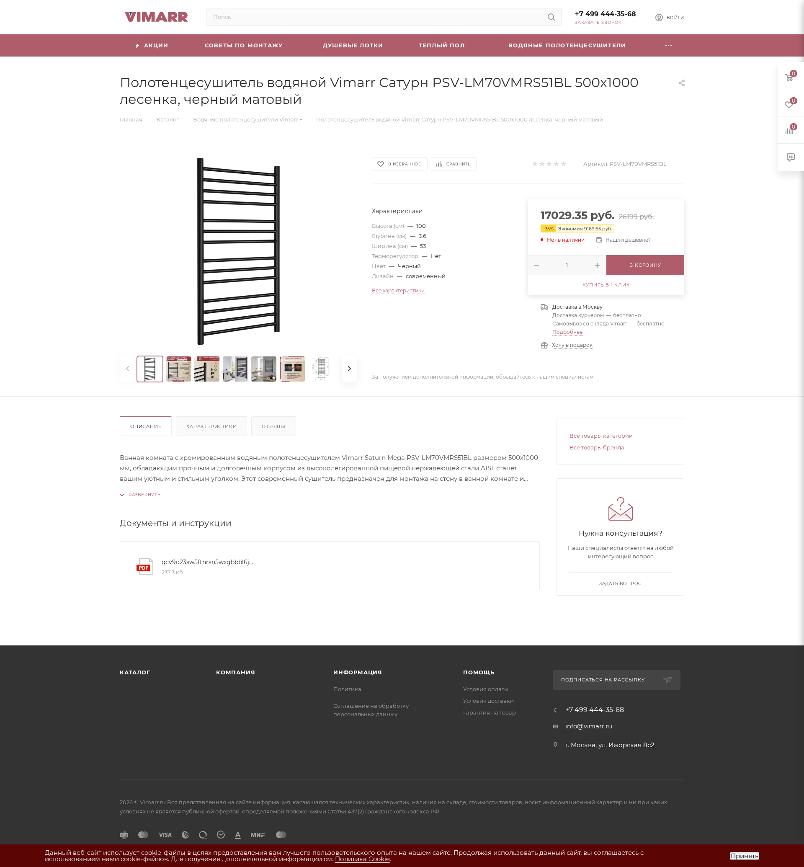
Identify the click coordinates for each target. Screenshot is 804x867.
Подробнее (567, 332)
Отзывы (274, 426)
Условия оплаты (485, 689)
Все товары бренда (597, 447)
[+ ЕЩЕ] (668, 45)
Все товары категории (601, 435)
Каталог (135, 672)
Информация (357, 672)
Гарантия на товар (489, 712)
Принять (744, 856)
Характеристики (211, 426)
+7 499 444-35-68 (605, 14)
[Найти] (551, 17)
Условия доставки (488, 700)
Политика (347, 689)
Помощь (479, 672)
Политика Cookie (362, 859)
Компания (235, 672)
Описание (145, 426)
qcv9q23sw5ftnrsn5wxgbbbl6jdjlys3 (209, 562)
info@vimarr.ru (588, 726)
